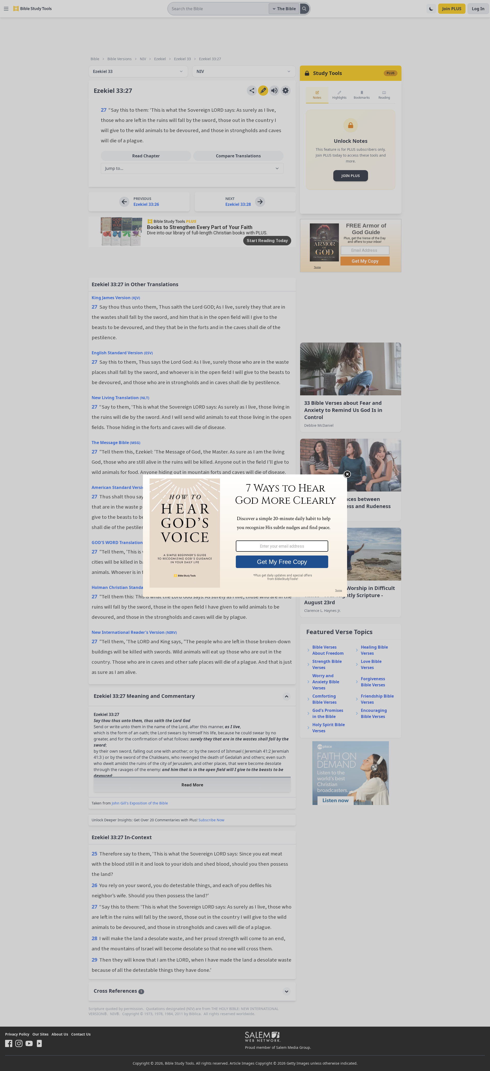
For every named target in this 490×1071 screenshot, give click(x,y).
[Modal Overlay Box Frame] (245, 535)
